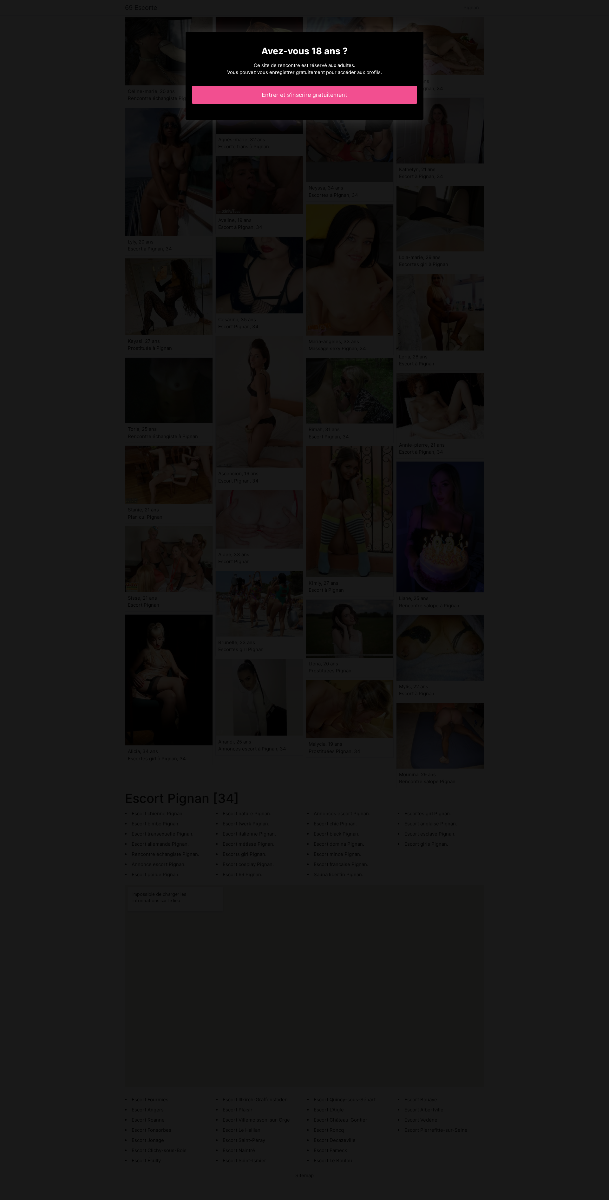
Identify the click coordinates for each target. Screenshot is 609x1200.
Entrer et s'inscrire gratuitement (304, 94)
